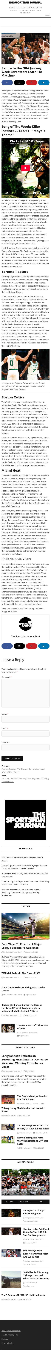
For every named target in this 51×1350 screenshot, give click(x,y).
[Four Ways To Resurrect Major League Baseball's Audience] (25, 926)
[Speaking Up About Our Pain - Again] (25, 1182)
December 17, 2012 (31, 1221)
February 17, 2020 (41, 1133)
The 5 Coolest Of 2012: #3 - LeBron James (23, 1295)
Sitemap (4, 1339)
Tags (41, 1202)
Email (4, 728)
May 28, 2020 (29, 1071)
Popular (9, 1202)
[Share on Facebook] (7, 82)
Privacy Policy (7, 1343)
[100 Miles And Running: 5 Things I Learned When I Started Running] (11, 1272)
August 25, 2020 (30, 977)
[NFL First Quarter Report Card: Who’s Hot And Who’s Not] (11, 1250)
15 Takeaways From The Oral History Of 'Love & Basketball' (33, 1127)
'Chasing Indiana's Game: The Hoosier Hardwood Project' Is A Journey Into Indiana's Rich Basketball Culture (21, 1008)
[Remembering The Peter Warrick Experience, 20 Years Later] (8, 1139)
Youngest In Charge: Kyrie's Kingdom (34, 1212)
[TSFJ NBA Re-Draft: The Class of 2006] (8, 1028)
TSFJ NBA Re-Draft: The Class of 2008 (20, 973)
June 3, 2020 (31, 1193)
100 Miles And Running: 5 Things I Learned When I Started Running (36, 1275)
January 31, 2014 (30, 1243)
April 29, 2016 (29, 1286)
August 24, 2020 (30, 995)
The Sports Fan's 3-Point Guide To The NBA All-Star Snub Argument (36, 1232)
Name (4, 714)
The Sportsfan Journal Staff (12, 952)
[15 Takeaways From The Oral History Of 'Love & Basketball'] (8, 1127)
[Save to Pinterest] (31, 82)
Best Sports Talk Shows (11, 1330)
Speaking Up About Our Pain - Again (22, 1189)
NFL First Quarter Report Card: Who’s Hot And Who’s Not (35, 1253)
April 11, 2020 (39, 1103)
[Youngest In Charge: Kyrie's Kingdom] (11, 1210)
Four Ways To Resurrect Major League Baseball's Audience (21, 946)
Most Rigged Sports (9, 1335)
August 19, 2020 (30, 1015)
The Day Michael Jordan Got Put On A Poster (32, 1098)
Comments (25, 1202)
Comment (6, 677)
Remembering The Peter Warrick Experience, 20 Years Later (32, 1140)
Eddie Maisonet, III (24, 1103)
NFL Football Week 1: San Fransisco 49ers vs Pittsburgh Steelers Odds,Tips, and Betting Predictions (21, 892)
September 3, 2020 (31, 952)
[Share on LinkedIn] (44, 82)
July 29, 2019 (39, 1148)
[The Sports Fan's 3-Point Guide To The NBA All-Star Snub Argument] (11, 1229)
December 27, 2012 (25, 1299)
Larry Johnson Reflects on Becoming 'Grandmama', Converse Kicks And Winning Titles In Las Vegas (24, 1061)
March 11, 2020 (24, 1115)
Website (5, 742)
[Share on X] (19, 82)
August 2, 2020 (24, 1036)
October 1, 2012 (29, 1264)
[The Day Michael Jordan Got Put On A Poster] (8, 1099)
